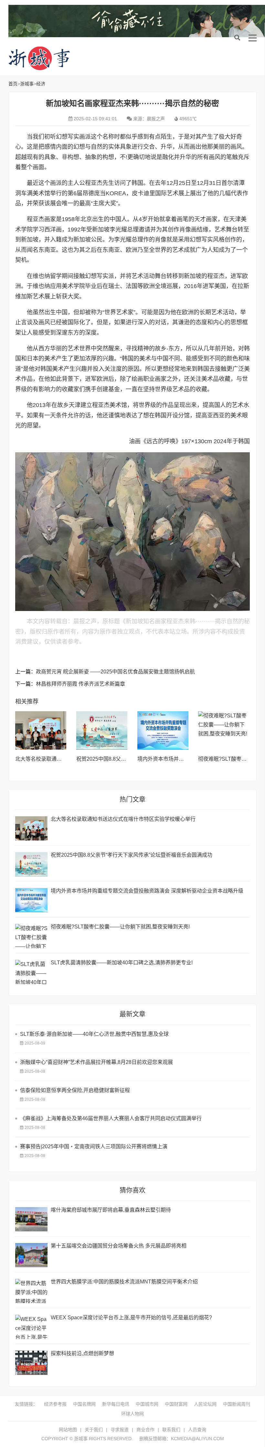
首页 (12, 83)
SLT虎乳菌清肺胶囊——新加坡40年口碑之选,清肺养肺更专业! (122, 962)
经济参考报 (55, 1404)
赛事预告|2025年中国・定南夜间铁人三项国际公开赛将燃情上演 (93, 1146)
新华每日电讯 (115, 1404)
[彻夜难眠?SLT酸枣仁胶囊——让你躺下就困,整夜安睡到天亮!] (223, 730)
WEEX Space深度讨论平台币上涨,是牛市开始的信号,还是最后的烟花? (131, 1317)
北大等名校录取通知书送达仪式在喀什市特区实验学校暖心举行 (123, 819)
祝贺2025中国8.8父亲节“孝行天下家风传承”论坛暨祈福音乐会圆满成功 (131, 855)
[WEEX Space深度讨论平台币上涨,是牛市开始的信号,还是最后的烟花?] (31, 1327)
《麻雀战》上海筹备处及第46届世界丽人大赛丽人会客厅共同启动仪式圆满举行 (111, 1118)
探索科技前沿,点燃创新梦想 (82, 1353)
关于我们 (94, 1429)
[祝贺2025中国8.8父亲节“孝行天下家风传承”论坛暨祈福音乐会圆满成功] (102, 730)
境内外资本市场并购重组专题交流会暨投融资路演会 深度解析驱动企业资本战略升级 (147, 891)
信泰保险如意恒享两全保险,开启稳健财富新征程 (75, 1090)
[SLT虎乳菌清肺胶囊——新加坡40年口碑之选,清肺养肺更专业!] (31, 972)
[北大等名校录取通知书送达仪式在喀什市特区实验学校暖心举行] (41, 730)
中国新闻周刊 (236, 1404)
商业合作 (145, 1429)
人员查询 (197, 1429)
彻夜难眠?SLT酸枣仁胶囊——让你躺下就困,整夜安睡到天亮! (120, 926)
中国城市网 (147, 1404)
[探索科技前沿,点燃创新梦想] (31, 1363)
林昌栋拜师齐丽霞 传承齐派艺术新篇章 (80, 684)
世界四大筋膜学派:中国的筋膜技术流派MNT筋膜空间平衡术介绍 (124, 1281)
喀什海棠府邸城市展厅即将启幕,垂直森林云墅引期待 (111, 1210)
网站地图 (68, 1429)
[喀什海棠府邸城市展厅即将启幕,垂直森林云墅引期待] (31, 1219)
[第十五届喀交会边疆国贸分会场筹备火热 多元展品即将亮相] (31, 1255)
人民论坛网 (205, 1404)
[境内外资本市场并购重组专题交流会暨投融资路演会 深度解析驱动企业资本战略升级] (163, 730)
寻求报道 (120, 1429)
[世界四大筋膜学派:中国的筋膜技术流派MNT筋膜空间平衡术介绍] (31, 1291)
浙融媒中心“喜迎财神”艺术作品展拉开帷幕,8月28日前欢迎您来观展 (96, 1062)
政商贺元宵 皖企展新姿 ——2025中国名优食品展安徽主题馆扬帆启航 (115, 671)
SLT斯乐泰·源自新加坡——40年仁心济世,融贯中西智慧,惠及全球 (94, 1034)
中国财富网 (176, 1404)
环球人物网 (132, 1413)
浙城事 (60, 59)
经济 (40, 83)
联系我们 (171, 1429)
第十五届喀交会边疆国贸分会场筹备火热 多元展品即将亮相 (118, 1246)
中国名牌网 (84, 1404)
